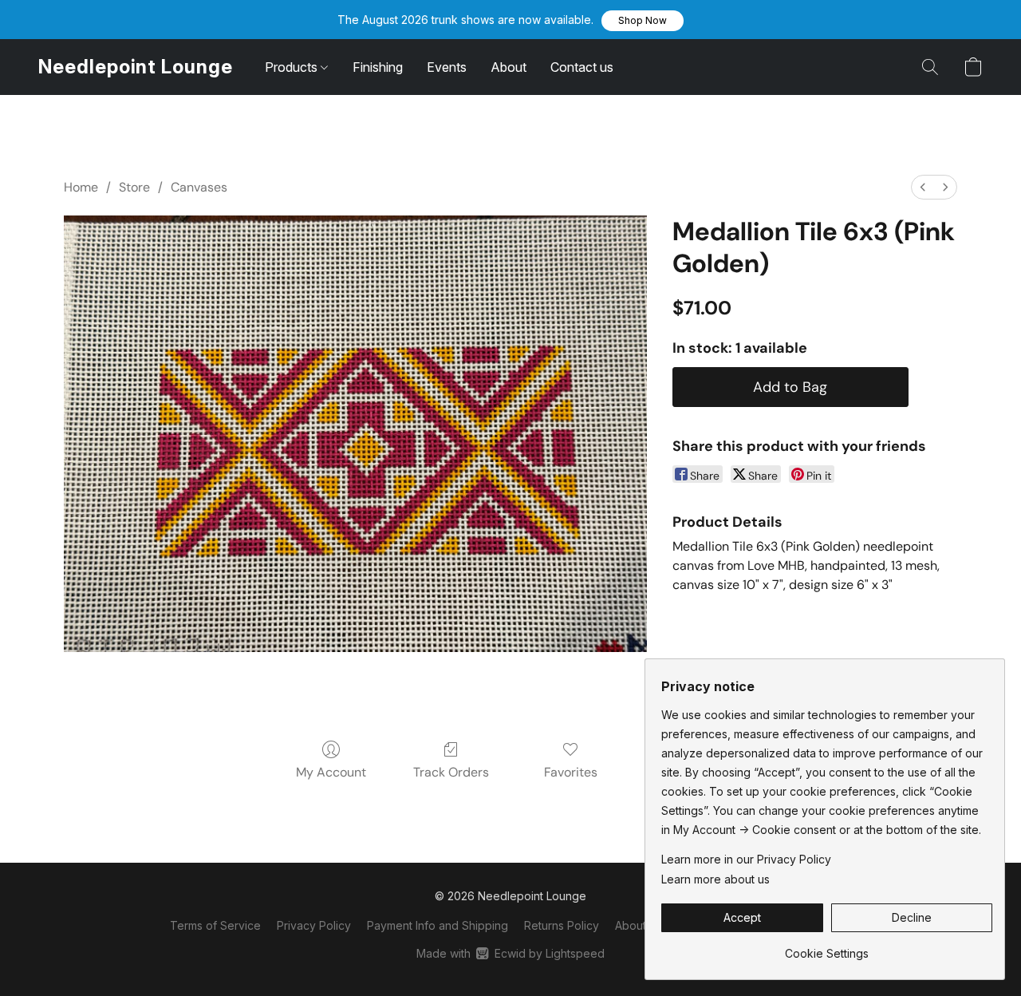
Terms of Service (215, 925)
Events (447, 67)
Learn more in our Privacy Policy (746, 859)
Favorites (570, 772)
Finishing (378, 67)
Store (134, 187)
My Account (331, 772)
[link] (826, 947)
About (508, 67)
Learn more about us (715, 879)
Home (81, 187)
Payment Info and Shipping (437, 925)
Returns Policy (561, 925)
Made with (510, 953)
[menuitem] (923, 187)
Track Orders (451, 772)
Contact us (581, 67)
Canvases (199, 187)
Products (293, 67)
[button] (642, 20)
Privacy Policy (314, 925)
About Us (639, 925)
